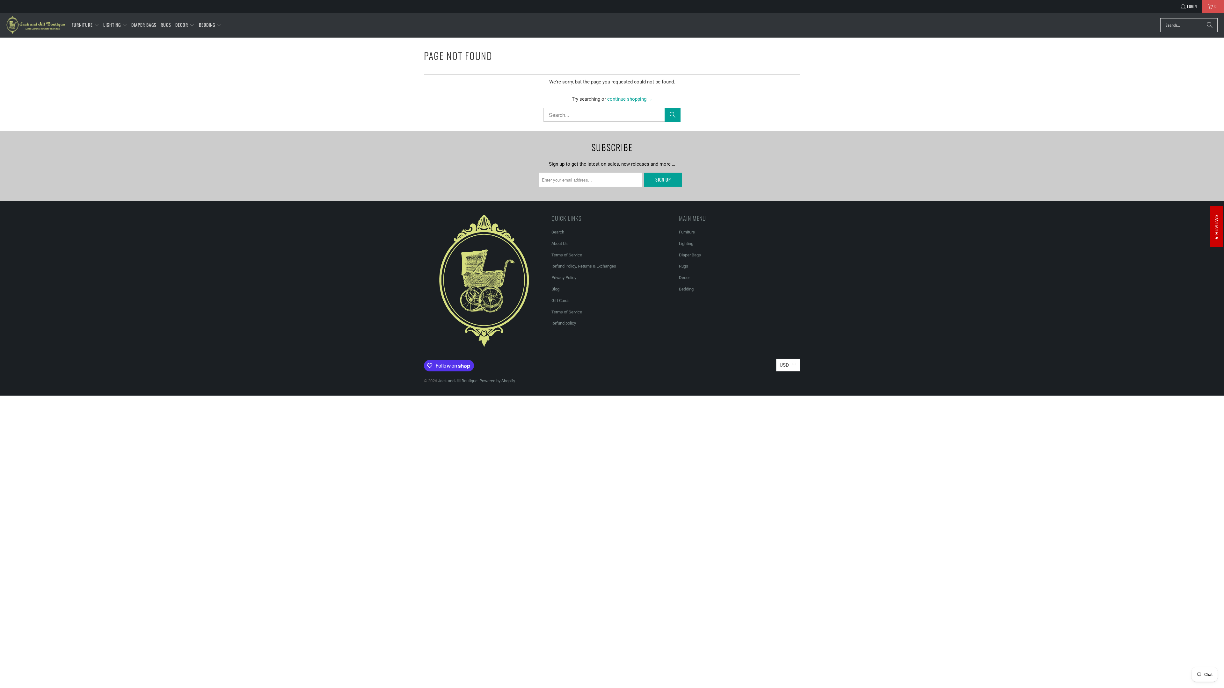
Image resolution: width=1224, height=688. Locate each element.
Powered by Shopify (497, 380)
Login (1192, 6)
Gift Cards (560, 300)
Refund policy (563, 323)
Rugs (683, 266)
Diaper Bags (690, 255)
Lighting (686, 243)
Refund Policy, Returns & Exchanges (583, 266)
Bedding (686, 289)
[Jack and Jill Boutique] (35, 25)
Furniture (687, 232)
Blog (555, 289)
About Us (559, 243)
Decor (684, 277)
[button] (85, 25)
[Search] (1210, 25)
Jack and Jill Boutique (457, 380)
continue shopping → (629, 99)
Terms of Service (566, 255)
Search (557, 232)
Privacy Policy (563, 277)
